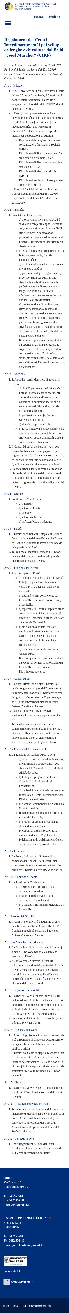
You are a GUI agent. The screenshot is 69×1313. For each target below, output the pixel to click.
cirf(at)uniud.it (20, 1204)
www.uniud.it (12, 1271)
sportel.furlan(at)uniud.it (26, 1245)
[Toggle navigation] (8, 22)
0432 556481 (16, 1200)
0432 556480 (16, 1195)
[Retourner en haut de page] (61, 1305)
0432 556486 (16, 1240)
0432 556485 (16, 1236)
